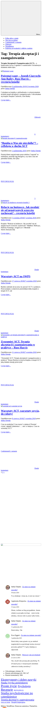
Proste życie (9, 686)
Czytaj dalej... (6, 100)
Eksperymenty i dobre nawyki (18, 679)
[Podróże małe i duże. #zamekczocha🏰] (25, 508)
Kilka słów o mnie (11, 38)
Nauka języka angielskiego (14, 682)
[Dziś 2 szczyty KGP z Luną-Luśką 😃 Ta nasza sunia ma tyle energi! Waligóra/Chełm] (25, 521)
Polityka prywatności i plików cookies (18, 48)
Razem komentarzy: (12, 675)
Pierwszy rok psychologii (31, 655)
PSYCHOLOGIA (7, 181)
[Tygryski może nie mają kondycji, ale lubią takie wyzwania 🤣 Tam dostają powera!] (12, 521)
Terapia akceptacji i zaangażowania (17, 699)
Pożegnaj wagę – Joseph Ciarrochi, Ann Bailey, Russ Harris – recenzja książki (21, 78)
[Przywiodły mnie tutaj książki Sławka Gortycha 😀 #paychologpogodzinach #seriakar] (12, 535)
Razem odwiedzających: (14, 673)
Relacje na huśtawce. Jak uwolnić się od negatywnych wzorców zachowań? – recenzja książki (20, 210)
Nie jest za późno (11, 40)
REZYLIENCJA (19, 690)
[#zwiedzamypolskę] (25, 481)
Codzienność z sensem (13, 42)
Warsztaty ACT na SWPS (15, 276)
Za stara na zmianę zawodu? (31, 635)
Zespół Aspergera (18, 702)
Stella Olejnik (10, 88)
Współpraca (9, 46)
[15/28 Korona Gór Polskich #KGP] (25, 495)
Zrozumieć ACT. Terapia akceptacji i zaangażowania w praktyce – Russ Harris (18, 344)
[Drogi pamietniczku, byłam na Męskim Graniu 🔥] (12, 481)
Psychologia (24, 686)
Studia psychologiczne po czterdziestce (17, 694)
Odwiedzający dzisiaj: (13, 671)
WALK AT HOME (5, 702)
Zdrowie (8, 44)
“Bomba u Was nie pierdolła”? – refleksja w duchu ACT (19, 144)
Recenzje (7, 689)
